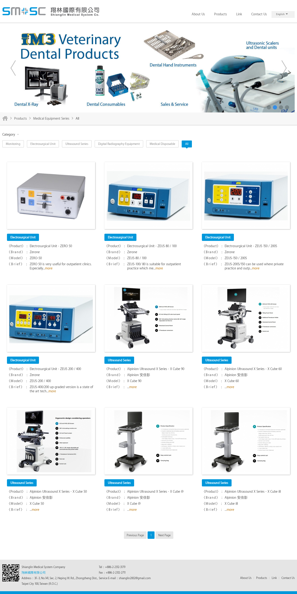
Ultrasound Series (76, 144)
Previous (13, 68)
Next (284, 68)
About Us (198, 14)
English (280, 14)
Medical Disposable (162, 144)
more (48, 268)
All (186, 144)
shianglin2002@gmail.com (135, 578)
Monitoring (13, 144)
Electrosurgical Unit (42, 144)
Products (220, 14)
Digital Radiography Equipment (119, 144)
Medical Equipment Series (51, 119)
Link (239, 14)
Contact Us (259, 14)
